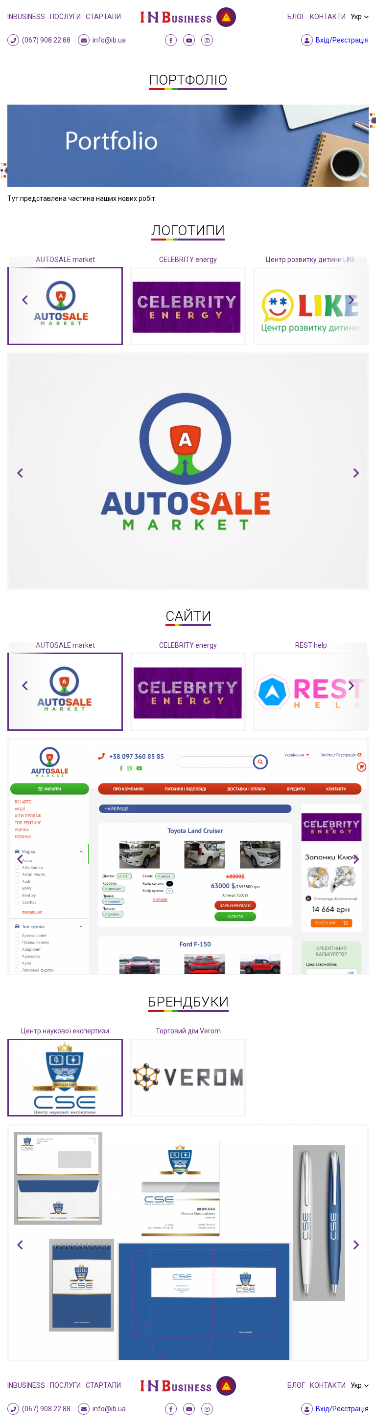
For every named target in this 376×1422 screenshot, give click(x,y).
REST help (311, 645)
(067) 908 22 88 (46, 40)
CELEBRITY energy (188, 259)
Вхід (322, 40)
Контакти (328, 17)
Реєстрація (350, 40)
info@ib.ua (109, 40)
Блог (296, 17)
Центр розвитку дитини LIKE (311, 259)
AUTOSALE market (65, 259)
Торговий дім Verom (188, 1031)
